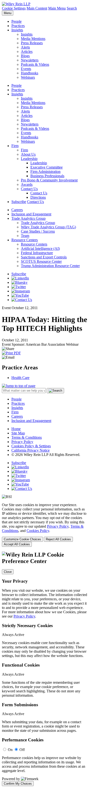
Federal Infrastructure (37, 253)
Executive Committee (46, 167)
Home (16, 429)
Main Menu (57, 8)
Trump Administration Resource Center (50, 266)
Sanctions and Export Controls (44, 257)
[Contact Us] (21, 300)
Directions (38, 197)
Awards (27, 184)
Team (25, 236)
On (10, 750)
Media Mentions (33, 39)
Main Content (37, 8)
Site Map (18, 433)
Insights (17, 30)
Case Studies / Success (38, 231)
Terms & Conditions (26, 437)
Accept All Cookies (17, 544)
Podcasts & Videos (35, 64)
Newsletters (29, 60)
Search (72, 8)
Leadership (29, 159)
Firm (15, 146)
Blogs (25, 56)
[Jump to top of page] (18, 386)
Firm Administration (45, 172)
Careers (17, 210)
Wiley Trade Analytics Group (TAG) (48, 227)
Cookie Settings (14, 8)
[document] (44, 669)
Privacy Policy (22, 442)
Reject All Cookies (58, 539)
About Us (28, 154)
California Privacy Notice (30, 450)
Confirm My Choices (18, 783)
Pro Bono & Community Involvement (49, 180)
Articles (27, 51)
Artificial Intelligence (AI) (40, 248)
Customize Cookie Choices (22, 539)
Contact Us (29, 189)
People (16, 21)
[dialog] (44, 525)
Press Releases (32, 43)
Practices (18, 26)
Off (22, 750)
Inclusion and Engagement (31, 214)
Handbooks (29, 73)
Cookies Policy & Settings (31, 446)
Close (8, 572)
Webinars (28, 77)
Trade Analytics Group (28, 218)
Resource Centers (24, 240)
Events (26, 69)
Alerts (25, 47)
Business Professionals (47, 176)
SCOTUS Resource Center (41, 261)
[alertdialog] (44, 669)
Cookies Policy (38, 531)
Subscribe (18, 202)
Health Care (20, 378)
